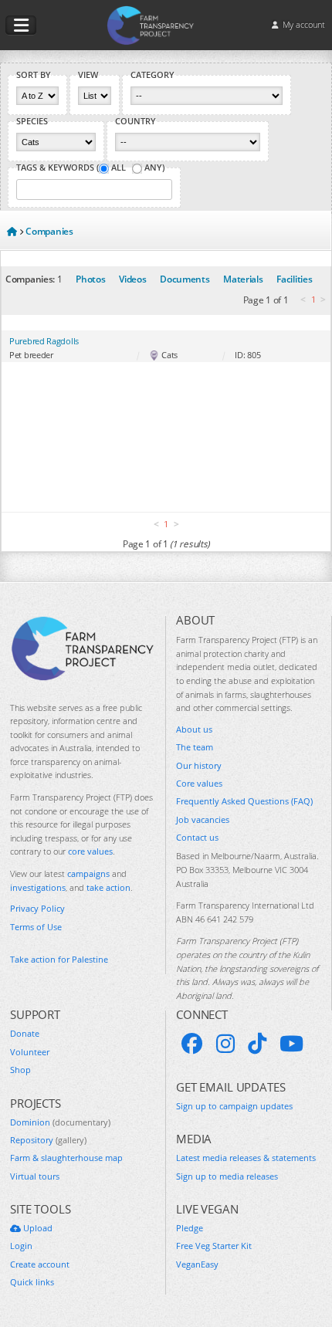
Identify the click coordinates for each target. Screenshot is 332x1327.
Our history (199, 765)
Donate (24, 1033)
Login (21, 1245)
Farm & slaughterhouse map (66, 1157)
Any (153, 167)
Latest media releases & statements (246, 1157)
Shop (20, 1069)
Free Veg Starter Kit (214, 1245)
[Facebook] (192, 1043)
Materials (243, 279)
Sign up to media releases (227, 1176)
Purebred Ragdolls (44, 341)
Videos (132, 279)
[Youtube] (291, 1043)
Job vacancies (202, 819)
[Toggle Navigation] (20, 25)
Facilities (294, 279)
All (118, 167)
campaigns (88, 873)
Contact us (197, 837)
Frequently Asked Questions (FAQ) (244, 801)
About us (194, 729)
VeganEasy (197, 1264)
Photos (90, 279)
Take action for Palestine (59, 959)
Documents (184, 279)
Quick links (32, 1282)
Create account (39, 1264)
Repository (48, 1140)
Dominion (60, 1122)
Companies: (30, 279)
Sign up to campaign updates (234, 1106)
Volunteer (29, 1052)
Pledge (189, 1228)
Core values (199, 783)
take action (108, 887)
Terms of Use (36, 927)
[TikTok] (257, 1043)
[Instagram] (225, 1043)
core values (90, 851)
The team (194, 747)
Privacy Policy (37, 908)
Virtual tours (34, 1176)
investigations (38, 887)
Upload (37, 1228)
